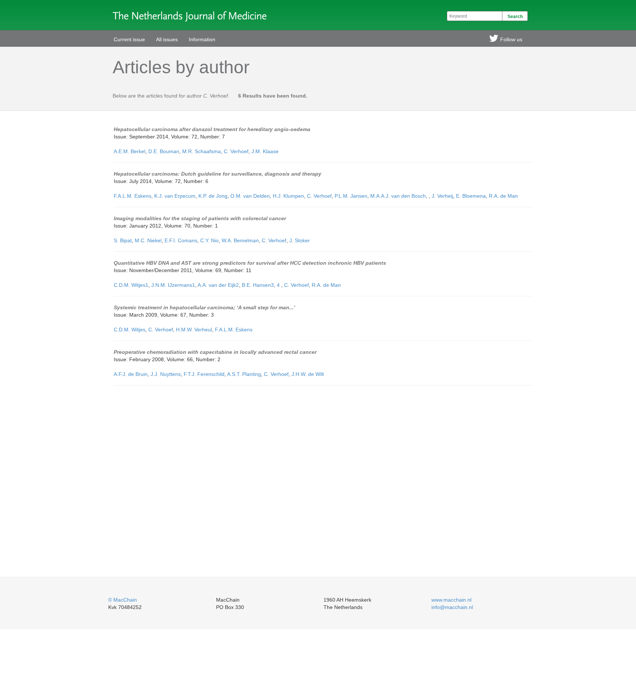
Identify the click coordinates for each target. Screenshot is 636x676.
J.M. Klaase (265, 151)
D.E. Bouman (163, 151)
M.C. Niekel (148, 240)
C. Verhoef (236, 151)
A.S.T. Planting (244, 374)
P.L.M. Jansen (351, 196)
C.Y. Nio (209, 240)
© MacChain (122, 600)
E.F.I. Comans (181, 240)
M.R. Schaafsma (201, 151)
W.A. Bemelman (240, 240)
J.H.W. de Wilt (308, 374)
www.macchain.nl (451, 600)
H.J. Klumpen (288, 196)
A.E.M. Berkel (129, 151)
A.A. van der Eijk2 (218, 285)
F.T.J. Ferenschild (204, 374)
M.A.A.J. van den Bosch (398, 196)
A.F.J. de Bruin (131, 374)
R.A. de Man (503, 196)
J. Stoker (299, 240)
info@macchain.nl (452, 607)
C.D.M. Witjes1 (131, 285)
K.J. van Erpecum (174, 196)
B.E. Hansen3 (258, 285)
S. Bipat (123, 240)
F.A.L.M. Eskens (132, 196)
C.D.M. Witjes (129, 329)
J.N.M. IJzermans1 (173, 285)
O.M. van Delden (250, 196)
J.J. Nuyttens (166, 374)
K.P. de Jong (212, 196)
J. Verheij (442, 196)
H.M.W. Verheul (194, 329)
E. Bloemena (471, 196)
